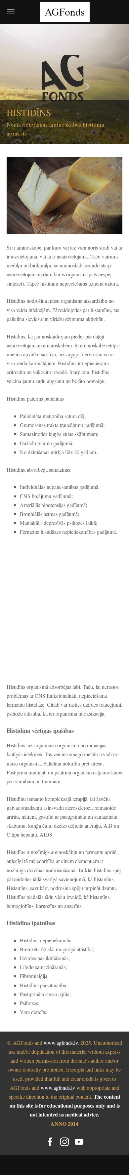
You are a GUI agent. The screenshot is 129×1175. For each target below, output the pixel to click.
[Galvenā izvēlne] (11, 12)
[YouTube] (79, 1142)
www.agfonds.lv (61, 1042)
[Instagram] (64, 1142)
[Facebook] (50, 1142)
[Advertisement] (64, 609)
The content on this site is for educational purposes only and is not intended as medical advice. (65, 1105)
